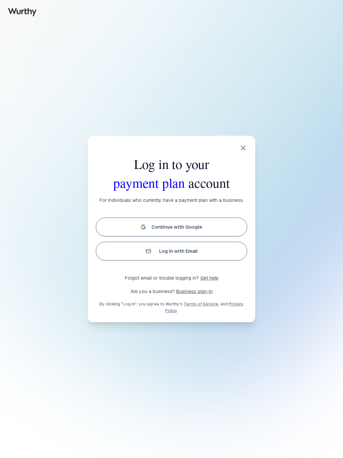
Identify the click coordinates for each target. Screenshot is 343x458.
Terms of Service (201, 304)
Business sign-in (194, 291)
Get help (209, 278)
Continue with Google (176, 227)
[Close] (243, 148)
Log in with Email (178, 251)
